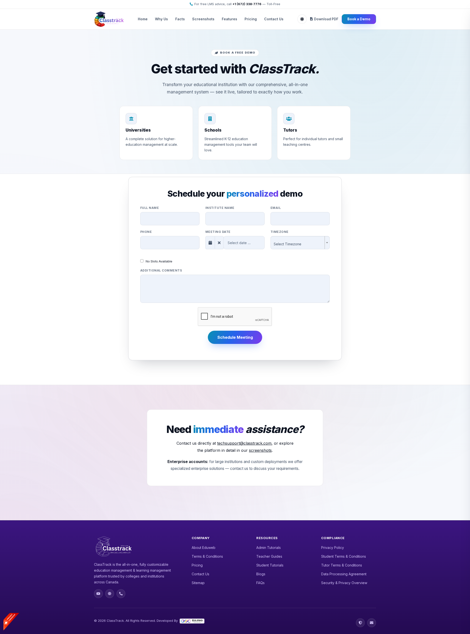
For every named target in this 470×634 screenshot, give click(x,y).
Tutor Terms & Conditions (341, 565)
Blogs (260, 574)
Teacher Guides (269, 556)
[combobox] (300, 242)
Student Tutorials (269, 565)
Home (143, 19)
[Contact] (371, 622)
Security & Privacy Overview (344, 583)
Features (229, 19)
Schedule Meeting (235, 337)
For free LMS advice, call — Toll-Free (237, 4)
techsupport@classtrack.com (244, 443)
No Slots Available (158, 261)
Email (275, 208)
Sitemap (198, 583)
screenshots (260, 450)
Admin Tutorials (268, 547)
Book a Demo (358, 19)
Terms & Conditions (207, 556)
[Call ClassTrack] (121, 593)
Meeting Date (218, 232)
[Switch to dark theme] (302, 19)
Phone (146, 232)
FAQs (260, 583)
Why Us (161, 19)
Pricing (251, 19)
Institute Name (220, 208)
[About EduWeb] (109, 593)
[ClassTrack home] (109, 19)
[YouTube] (98, 593)
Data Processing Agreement (343, 574)
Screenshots (203, 19)
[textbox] (299, 244)
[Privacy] (360, 622)
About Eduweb (203, 547)
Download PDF (326, 19)
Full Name (149, 208)
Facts (180, 19)
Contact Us (273, 19)
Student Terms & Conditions (343, 556)
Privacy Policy (332, 547)
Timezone (279, 232)
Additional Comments (161, 270)
